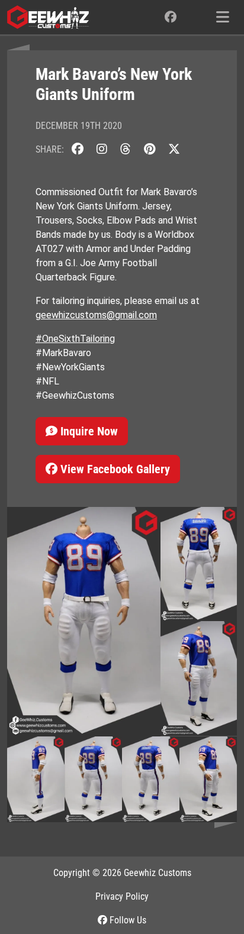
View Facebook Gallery (113, 469)
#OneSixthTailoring (75, 338)
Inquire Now (87, 431)
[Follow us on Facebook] (170, 17)
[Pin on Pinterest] (149, 149)
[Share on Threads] (125, 149)
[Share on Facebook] (77, 149)
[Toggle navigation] (222, 17)
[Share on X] (174, 149)
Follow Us (126, 920)
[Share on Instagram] (102, 149)
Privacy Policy (122, 896)
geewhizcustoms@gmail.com (96, 315)
